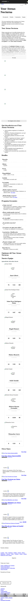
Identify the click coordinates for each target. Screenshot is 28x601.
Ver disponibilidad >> (20, 467)
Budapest (10, 552)
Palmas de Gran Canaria (6, 555)
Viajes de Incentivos (5, 566)
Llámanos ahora (5, 582)
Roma (23, 552)
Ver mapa (13, 192)
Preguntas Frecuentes (5, 600)
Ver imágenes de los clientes (14, 120)
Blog (2, 599)
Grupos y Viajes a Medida (6, 597)
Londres (2, 552)
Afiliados (3, 588)
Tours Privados (4, 569)
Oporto (19, 552)
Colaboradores (4, 591)
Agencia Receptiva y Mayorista (8, 568)
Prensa (2, 590)
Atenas (25, 554)
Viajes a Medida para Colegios (7, 565)
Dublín (15, 552)
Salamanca (3, 554)
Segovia (8, 554)
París (6, 552)
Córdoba (17, 554)
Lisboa (21, 554)
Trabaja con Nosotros (5, 592)
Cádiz (12, 554)
